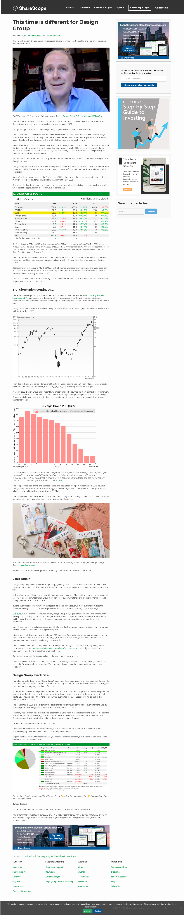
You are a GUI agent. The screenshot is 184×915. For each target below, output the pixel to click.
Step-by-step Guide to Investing (59, 881)
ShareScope (29, 8)
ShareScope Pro (20, 872)
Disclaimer (115, 872)
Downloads (50, 872)
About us (82, 867)
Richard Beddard (53, 35)
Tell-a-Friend (116, 886)
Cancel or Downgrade (22, 891)
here (60, 480)
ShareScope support (54, 867)
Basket (173, 7)
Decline (98, 911)
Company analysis (45, 856)
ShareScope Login (139, 7)
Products (71, 7)
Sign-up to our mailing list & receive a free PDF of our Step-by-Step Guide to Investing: (142, 71)
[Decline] (180, 908)
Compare (17, 876)
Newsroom (83, 881)
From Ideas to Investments (65, 856)
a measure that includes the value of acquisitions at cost (57, 648)
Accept (87, 911)
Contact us (161, 7)
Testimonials (83, 876)
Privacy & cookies (119, 876)
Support (120, 7)
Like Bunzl (17, 613)
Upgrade (16, 881)
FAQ (113, 881)
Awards (81, 872)
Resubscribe (18, 886)
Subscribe (85, 7)
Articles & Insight (103, 7)
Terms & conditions (119, 867)
